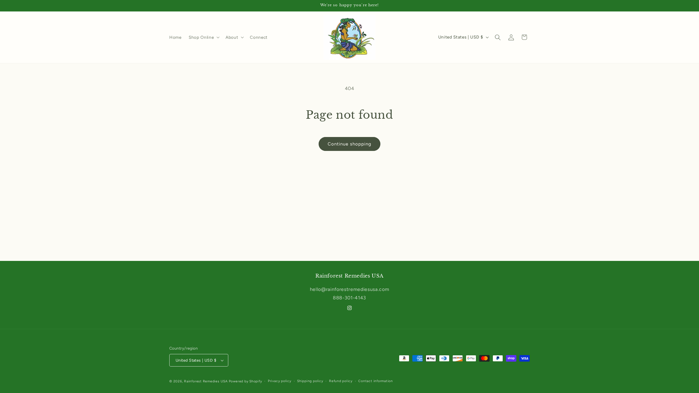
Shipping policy (310, 381)
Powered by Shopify (245, 381)
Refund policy (341, 381)
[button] (203, 37)
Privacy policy (279, 381)
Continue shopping (350, 144)
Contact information (375, 381)
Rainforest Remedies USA (206, 381)
